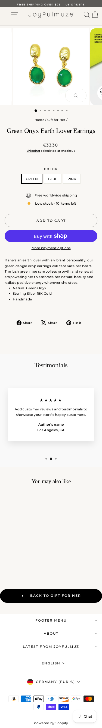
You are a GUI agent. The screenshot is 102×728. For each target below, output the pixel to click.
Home (39, 120)
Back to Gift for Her (55, 595)
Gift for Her (56, 120)
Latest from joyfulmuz (51, 647)
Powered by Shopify (51, 723)
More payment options (51, 248)
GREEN (32, 179)
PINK (71, 179)
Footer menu (51, 620)
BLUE (52, 179)
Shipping (33, 151)
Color (51, 169)
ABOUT (51, 633)
